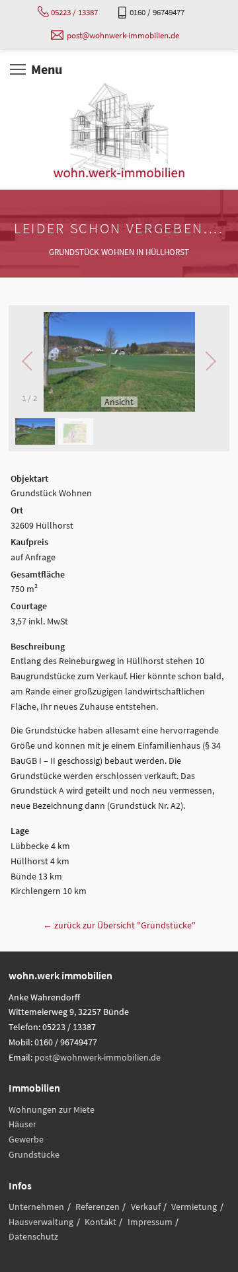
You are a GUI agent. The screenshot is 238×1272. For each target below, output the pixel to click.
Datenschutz (33, 1236)
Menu (46, 69)
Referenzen (97, 1207)
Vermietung (194, 1207)
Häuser (22, 1124)
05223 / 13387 (74, 12)
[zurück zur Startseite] (119, 131)
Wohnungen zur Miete (52, 1109)
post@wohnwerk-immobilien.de (123, 35)
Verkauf (146, 1207)
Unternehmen (36, 1207)
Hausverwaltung (41, 1222)
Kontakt (100, 1222)
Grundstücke (34, 1154)
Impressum (150, 1222)
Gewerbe (26, 1139)
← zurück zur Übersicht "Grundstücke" (119, 925)
